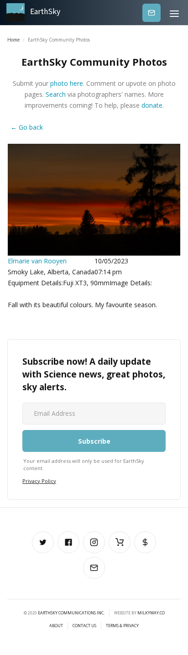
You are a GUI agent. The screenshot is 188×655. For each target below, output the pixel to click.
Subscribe (151, 12)
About (56, 626)
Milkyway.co (151, 613)
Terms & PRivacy (122, 626)
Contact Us (84, 626)
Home (13, 40)
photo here (66, 83)
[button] (174, 12)
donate (151, 105)
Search (56, 94)
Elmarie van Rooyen (37, 261)
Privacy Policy (39, 480)
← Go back (26, 127)
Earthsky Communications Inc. (71, 613)
